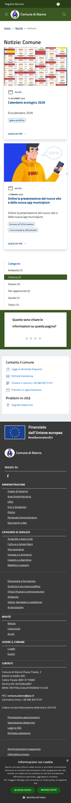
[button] (35, 797)
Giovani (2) (14, 284)
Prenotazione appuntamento (24, 717)
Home (7, 28)
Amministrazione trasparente (24, 749)
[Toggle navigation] (7, 14)
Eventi (11, 654)
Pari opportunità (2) (19, 291)
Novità (19, 28)
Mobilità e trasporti (18, 565)
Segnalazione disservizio (21, 723)
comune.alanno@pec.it (21, 696)
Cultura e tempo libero (20, 544)
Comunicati (14, 629)
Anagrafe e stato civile (20, 539)
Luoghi (11, 649)
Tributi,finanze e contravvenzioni (26, 592)
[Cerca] (64, 14)
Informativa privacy (18, 754)
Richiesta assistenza (19, 733)
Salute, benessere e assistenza (25, 602)
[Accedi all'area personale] (58, 4)
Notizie (18, 92)
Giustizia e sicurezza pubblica (24, 586)
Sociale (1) (13, 298)
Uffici (10, 502)
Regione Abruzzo (14, 4)
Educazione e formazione (22, 581)
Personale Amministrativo (22, 517)
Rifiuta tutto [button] (49, 790)
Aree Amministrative (19, 496)
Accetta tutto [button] (22, 790)
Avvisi (11, 634)
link (35, 783)
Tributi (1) (13, 305)
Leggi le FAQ (14, 728)
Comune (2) (14, 277)
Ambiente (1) (15, 270)
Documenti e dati (17, 523)
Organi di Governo (18, 491)
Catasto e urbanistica (19, 560)
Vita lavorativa (16, 549)
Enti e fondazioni (17, 507)
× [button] (67, 760)
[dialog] (35, 780)
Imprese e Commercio (20, 555)
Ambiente (13, 597)
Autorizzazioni (16, 607)
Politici (11, 512)
